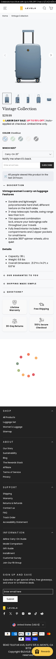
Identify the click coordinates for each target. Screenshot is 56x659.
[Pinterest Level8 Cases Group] (18, 614)
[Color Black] (36, 138)
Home (5, 16)
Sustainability (10, 453)
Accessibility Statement (15, 522)
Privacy (6, 476)
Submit (10, 599)
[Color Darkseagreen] (12, 138)
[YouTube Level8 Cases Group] (30, 614)
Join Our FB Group (12, 562)
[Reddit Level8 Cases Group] (43, 614)
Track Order (9, 517)
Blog (5, 457)
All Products (9, 417)
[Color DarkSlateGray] (20, 138)
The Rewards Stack (13, 462)
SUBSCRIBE (47, 165)
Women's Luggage (12, 426)
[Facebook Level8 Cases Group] (5, 614)
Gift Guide (8, 548)
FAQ (5, 512)
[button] (5, 8)
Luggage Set (9, 422)
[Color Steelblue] (5, 138)
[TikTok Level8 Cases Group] (36, 614)
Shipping (7, 493)
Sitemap (7, 431)
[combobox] (28, 154)
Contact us (9, 507)
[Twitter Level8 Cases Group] (11, 614)
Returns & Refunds (12, 503)
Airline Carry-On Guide (14, 538)
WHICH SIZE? (9, 148)
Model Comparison (13, 543)
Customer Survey (12, 557)
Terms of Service (12, 472)
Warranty (8, 498)
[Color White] (28, 138)
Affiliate (7, 467)
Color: (11, 132)
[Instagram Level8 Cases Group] (24, 614)
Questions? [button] (15, 292)
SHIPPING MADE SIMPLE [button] (21, 283)
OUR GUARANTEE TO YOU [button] (22, 275)
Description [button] (15, 185)
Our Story (8, 448)
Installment (9, 553)
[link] (28, 1)
